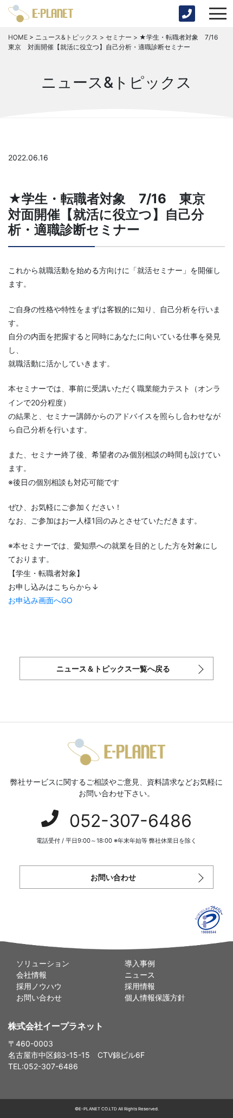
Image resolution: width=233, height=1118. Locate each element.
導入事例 (140, 963)
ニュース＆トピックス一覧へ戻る (113, 668)
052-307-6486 (130, 820)
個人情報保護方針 (155, 997)
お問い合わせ (113, 877)
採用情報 (140, 986)
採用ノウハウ (39, 986)
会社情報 (31, 974)
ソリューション (42, 963)
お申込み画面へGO (40, 600)
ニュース (140, 974)
